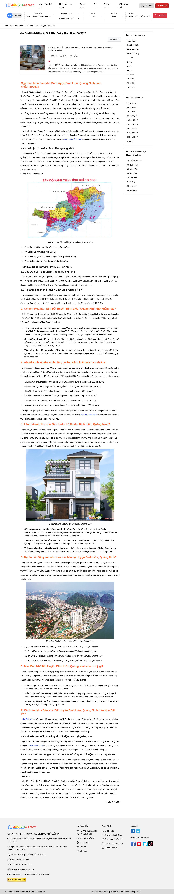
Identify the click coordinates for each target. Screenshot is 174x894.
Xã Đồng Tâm (133, 169)
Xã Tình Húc (132, 177)
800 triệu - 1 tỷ (133, 53)
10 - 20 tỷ (131, 79)
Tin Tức (95, 6)
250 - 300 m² (132, 133)
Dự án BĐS (83, 6)
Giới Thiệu (109, 831)
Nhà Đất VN (27, 719)
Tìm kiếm (161, 15)
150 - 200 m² (132, 124)
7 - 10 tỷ (130, 74)
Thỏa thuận (131, 41)
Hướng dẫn (82, 826)
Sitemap (83, 851)
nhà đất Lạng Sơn (89, 415)
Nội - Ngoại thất (123, 6)
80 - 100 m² (132, 116)
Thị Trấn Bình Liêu (134, 161)
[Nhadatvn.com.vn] (20, 7)
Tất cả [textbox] (92, 17)
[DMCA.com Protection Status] (16, 881)
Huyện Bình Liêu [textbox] (66, 18)
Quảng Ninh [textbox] (66, 14)
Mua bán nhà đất (45, 6)
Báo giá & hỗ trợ (86, 838)
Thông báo (84, 842)
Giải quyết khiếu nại (113, 839)
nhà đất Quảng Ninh (73, 139)
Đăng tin (163, 5)
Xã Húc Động (132, 190)
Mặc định (113, 39)
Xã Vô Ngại (131, 182)
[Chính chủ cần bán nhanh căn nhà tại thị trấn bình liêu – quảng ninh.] (32, 58)
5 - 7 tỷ (130, 70)
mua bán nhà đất (35, 745)
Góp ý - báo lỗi (111, 848)
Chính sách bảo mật (113, 843)
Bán (9, 16)
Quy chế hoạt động (113, 835)
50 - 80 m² (131, 112)
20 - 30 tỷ (131, 83)
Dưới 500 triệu (133, 45)
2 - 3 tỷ (130, 62)
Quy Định (107, 826)
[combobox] (38, 17)
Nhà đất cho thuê (65, 6)
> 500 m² (130, 141)
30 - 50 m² (131, 107)
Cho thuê (17, 16)
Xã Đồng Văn (132, 173)
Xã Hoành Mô (132, 165)
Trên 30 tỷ (131, 87)
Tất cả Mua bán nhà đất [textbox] (37, 17)
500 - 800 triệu (133, 49)
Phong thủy (107, 6)
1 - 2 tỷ (130, 58)
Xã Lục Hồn (132, 186)
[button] (142, 6)
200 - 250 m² (132, 129)
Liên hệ (82, 847)
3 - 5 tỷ (130, 66)
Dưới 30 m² (131, 103)
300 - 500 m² (132, 137)
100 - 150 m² (132, 120)
